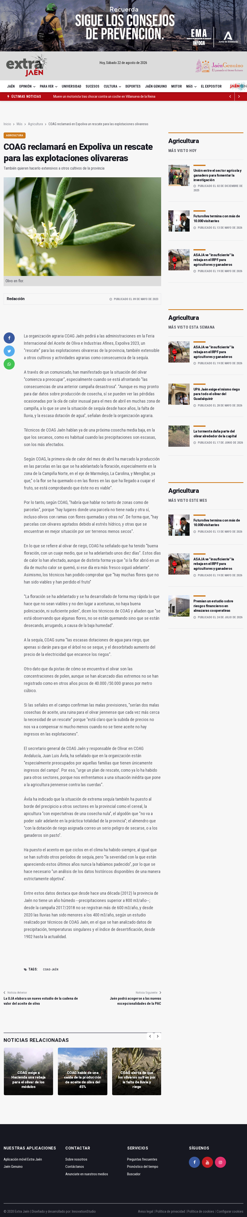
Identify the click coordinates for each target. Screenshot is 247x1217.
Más (189, 86)
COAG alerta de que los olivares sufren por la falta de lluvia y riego (137, 1080)
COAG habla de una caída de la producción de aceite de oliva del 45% (82, 1080)
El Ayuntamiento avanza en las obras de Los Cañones (90, 97)
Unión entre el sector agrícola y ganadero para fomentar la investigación (217, 175)
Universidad (71, 86)
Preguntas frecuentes (142, 1159)
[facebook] (9, 338)
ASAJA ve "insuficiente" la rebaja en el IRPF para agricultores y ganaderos (213, 259)
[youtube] (207, 1162)
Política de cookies (200, 1211)
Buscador (133, 1174)
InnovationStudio (84, 1211)
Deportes (133, 86)
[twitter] (9, 351)
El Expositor (211, 86)
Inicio (7, 124)
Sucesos (92, 86)
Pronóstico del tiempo (142, 1166)
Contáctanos (74, 1166)
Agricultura (35, 124)
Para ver (47, 86)
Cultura (110, 86)
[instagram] (220, 1162)
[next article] (230, 96)
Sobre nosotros (76, 1159)
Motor (176, 86)
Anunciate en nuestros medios (86, 1174)
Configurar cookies (230, 1211)
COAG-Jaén (50, 969)
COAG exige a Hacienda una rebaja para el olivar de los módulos (28, 1080)
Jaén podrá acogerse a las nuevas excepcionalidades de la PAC (135, 1001)
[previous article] (239, 96)
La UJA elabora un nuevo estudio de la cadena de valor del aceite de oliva (41, 1001)
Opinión (25, 86)
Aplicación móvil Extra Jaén (23, 1159)
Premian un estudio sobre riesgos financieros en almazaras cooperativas (213, 605)
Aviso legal (145, 1211)
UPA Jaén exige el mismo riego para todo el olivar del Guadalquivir (216, 394)
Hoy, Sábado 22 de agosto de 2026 (123, 63)
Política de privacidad (170, 1211)
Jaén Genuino (156, 86)
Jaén (11, 86)
